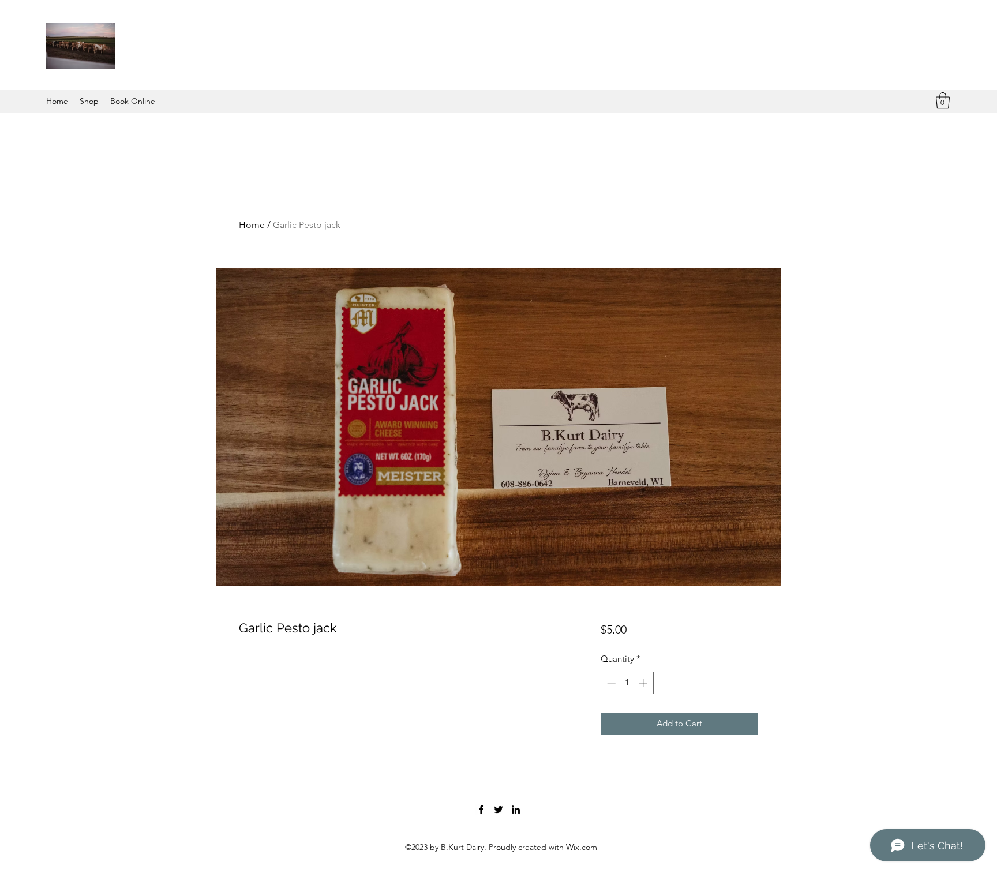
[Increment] (644, 683)
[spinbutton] (626, 683)
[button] (943, 100)
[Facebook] (481, 809)
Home (252, 224)
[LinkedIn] (516, 809)
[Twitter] (498, 809)
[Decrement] (610, 683)
